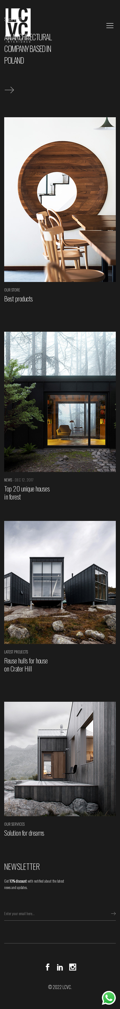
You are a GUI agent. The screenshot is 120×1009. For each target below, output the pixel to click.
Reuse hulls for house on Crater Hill (26, 664)
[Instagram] (71, 967)
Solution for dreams (24, 833)
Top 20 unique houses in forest (27, 492)
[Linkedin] (60, 967)
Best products (18, 298)
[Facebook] (49, 967)
